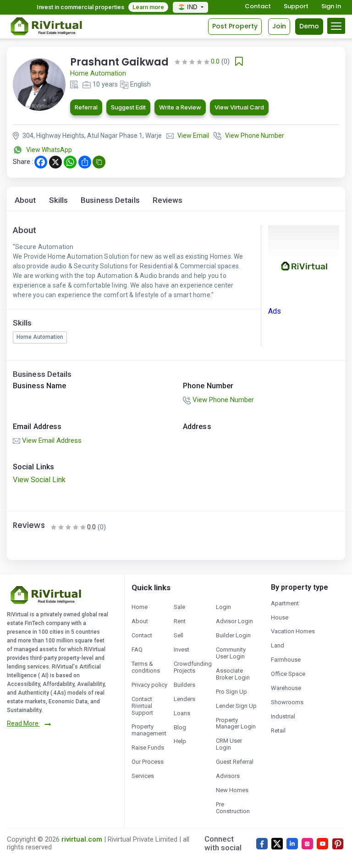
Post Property (235, 26)
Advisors (228, 775)
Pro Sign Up (231, 691)
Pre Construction (233, 808)
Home (140, 606)
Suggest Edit (128, 107)
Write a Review (180, 107)
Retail (278, 730)
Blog (180, 727)
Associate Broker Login (233, 674)
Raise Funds (148, 747)
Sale (179, 606)
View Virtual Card (239, 107)
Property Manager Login (236, 723)
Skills (58, 200)
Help (180, 741)
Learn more (148, 7)
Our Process (148, 761)
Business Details (110, 200)
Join (279, 26)
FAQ (137, 649)
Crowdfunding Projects (193, 667)
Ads (274, 311)
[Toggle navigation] (336, 26)
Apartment (285, 603)
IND (193, 7)
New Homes (232, 790)
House (279, 617)
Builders (184, 684)
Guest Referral (234, 761)
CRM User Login (229, 744)
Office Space (288, 673)
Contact (258, 6)
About (25, 200)
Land (277, 645)
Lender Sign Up (236, 705)
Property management (149, 730)
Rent (180, 621)
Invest (181, 649)
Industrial (283, 716)
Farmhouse (286, 659)
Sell (178, 635)
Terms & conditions (146, 667)
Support (296, 6)
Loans (182, 713)
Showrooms (287, 702)
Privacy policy (149, 684)
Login (223, 606)
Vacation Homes (293, 631)
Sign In (331, 6)
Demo (309, 26)
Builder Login (233, 635)
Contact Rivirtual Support (142, 706)
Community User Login (231, 653)
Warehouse (286, 688)
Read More (23, 723)
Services (143, 775)
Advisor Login (234, 621)
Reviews (168, 200)
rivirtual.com (81, 839)
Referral (86, 107)
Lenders (184, 699)
